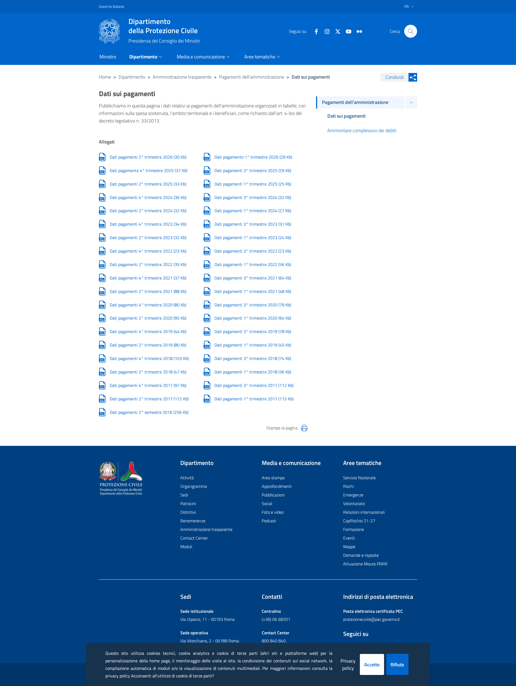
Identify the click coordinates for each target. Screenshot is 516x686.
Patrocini (188, 503)
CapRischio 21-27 (359, 520)
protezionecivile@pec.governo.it (371, 619)
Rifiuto (397, 664)
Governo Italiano (111, 6)
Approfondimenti (277, 486)
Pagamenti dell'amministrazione (251, 76)
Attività (187, 477)
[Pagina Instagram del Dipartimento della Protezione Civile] (325, 31)
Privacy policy (348, 664)
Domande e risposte (361, 555)
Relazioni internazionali (364, 512)
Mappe (349, 546)
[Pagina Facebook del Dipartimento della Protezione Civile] (314, 31)
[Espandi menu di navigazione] (411, 102)
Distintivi (188, 512)
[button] (410, 31)
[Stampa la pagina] (304, 428)
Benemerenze (192, 520)
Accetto (372, 664)
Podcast (269, 520)
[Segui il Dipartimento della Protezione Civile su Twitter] (335, 31)
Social (267, 503)
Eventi (349, 538)
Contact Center (194, 538)
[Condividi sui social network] (412, 77)
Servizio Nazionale (359, 477)
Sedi (184, 495)
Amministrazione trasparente (182, 76)
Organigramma (193, 486)
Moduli (186, 546)
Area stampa (273, 477)
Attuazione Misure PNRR (365, 564)
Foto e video (273, 512)
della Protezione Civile (163, 26)
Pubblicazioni (273, 495)
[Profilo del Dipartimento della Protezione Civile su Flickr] (357, 31)
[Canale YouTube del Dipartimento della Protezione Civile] (346, 31)
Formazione (353, 529)
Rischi (348, 486)
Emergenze (353, 495)
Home (105, 76)
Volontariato (354, 503)
